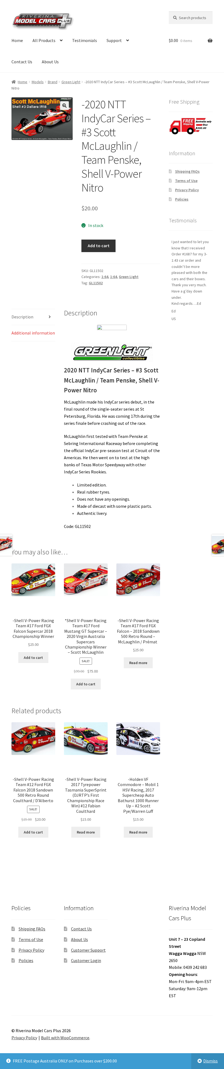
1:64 (104, 276)
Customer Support (88, 950)
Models (38, 81)
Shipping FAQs (187, 171)
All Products (44, 40)
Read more (138, 662)
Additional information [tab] (33, 333)
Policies (181, 199)
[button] (64, 105)
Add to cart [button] (33, 657)
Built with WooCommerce (65, 1037)
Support (114, 40)
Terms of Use (186, 180)
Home (17, 40)
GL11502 (96, 282)
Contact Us (21, 61)
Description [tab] (22, 316)
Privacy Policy (187, 189)
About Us (50, 61)
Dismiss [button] (210, 1061)
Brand (52, 81)
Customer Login (86, 960)
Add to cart (99, 245)
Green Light (70, 81)
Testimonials (84, 40)
